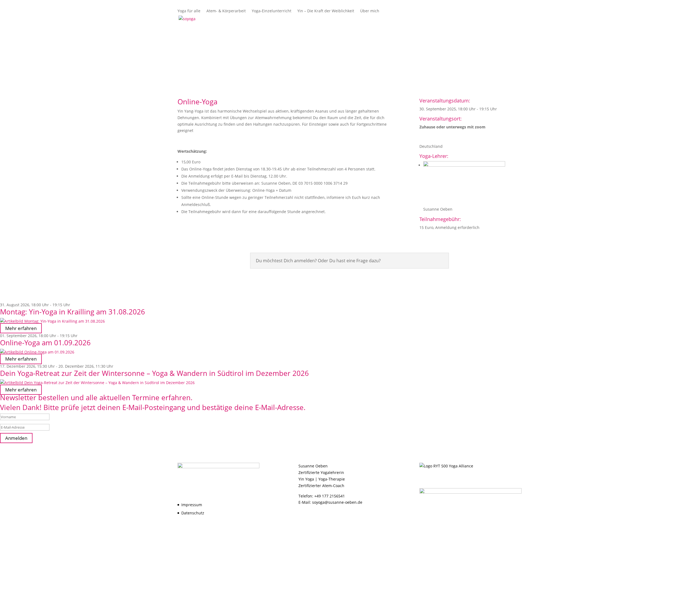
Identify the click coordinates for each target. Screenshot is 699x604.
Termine (514, 19)
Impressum (191, 504)
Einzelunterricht (442, 19)
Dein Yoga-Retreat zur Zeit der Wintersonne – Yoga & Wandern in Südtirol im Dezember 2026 (154, 373)
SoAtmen (410, 19)
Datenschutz (192, 512)
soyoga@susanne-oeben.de (337, 502)
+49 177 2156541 (329, 496)
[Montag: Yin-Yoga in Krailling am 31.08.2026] (349, 321)
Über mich (488, 19)
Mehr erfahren (21, 328)
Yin (468, 19)
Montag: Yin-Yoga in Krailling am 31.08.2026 (72, 312)
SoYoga (387, 19)
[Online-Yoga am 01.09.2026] (349, 352)
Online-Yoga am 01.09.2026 (45, 342)
